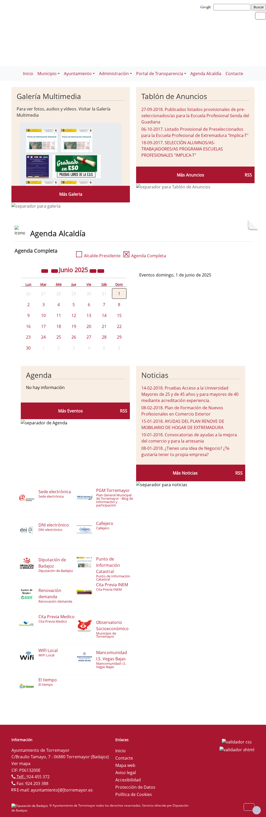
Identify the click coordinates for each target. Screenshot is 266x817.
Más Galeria (70, 194)
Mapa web (125, 765)
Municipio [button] (47, 73)
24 (43, 337)
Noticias (154, 375)
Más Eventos (70, 411)
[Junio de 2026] (93, 270)
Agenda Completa (144, 256)
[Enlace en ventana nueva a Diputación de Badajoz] (30, 805)
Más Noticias (185, 473)
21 (104, 326)
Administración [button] (114, 73)
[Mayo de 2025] (55, 270)
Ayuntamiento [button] (78, 73)
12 (73, 315)
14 (104, 315)
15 (119, 315)
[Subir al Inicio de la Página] (256, 810)
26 (73, 337)
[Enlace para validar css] (237, 741)
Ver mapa (20, 763)
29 (119, 337)
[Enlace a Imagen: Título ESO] (76, 166)
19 (73, 326)
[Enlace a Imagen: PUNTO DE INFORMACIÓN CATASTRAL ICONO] (77, 140)
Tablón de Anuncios (174, 96)
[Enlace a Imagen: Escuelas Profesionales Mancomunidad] (37, 166)
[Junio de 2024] (45, 270)
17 (43, 326)
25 (58, 337)
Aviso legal (125, 772)
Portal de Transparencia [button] (159, 73)
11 (58, 315)
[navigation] (233, 7)
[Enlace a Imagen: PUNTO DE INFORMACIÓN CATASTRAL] (42, 140)
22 (119, 326)
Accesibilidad (128, 780)
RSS (248, 175)
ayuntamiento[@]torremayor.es (62, 790)
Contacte (234, 73)
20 (89, 326)
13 (89, 315)
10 (43, 315)
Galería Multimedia (49, 96)
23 (28, 337)
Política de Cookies (133, 794)
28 (104, 337)
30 (28, 348)
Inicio (28, 73)
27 (89, 337)
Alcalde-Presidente (98, 256)
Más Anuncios (190, 175)
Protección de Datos (135, 787)
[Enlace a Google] (207, 7)
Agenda (39, 375)
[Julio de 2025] (100, 270)
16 (28, 326)
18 (58, 326)
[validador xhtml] (237, 749)
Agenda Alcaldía (205, 73)
